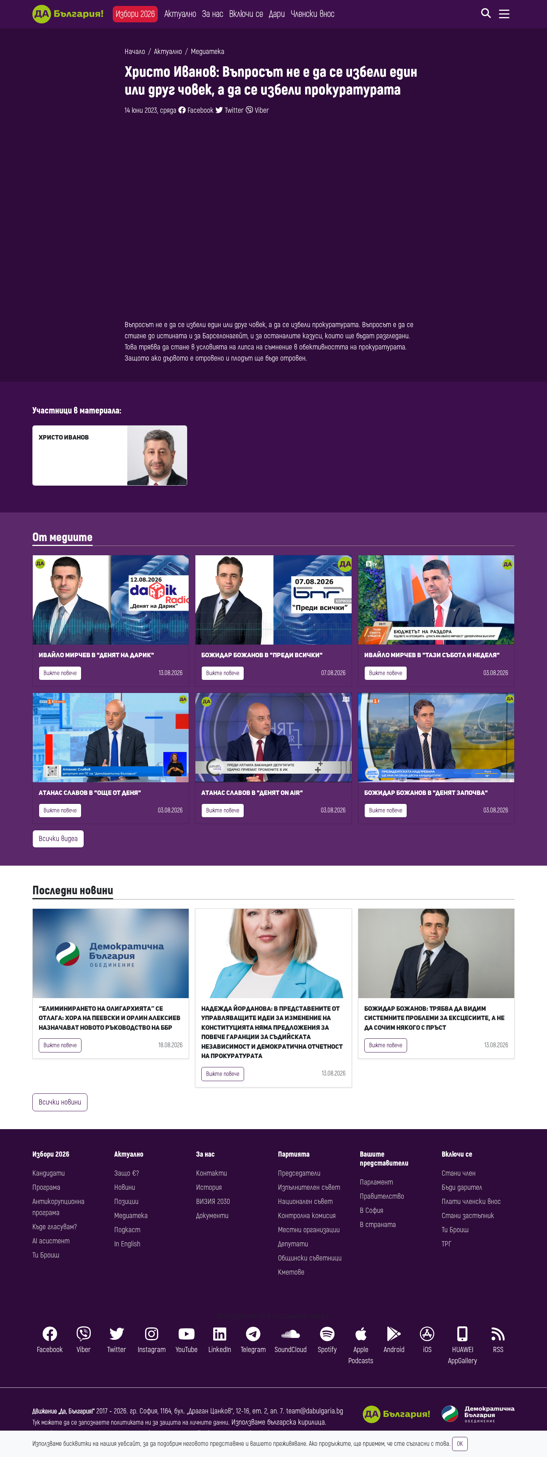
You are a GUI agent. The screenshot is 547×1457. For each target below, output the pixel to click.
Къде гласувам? (54, 1226)
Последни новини (72, 890)
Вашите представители (384, 1159)
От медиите (62, 537)
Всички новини (60, 1102)
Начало (135, 51)
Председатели (299, 1173)
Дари (277, 14)
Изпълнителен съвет (309, 1187)
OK (460, 1444)
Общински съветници (310, 1258)
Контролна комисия (307, 1215)
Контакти (211, 1173)
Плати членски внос (471, 1201)
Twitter (233, 110)
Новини (124, 1187)
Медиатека (207, 51)
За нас (212, 14)
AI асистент (51, 1241)
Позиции (126, 1201)
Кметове (291, 1272)
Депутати (293, 1244)
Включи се (246, 14)
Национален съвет (305, 1201)
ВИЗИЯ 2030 (213, 1201)
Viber (261, 110)
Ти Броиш (45, 1255)
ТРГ (446, 1244)
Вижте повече (60, 673)
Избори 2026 (135, 14)
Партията (294, 1154)
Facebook (200, 110)
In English (127, 1244)
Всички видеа (58, 838)
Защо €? (126, 1173)
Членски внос (313, 14)
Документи (212, 1215)
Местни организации (309, 1229)
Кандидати (48, 1173)
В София (371, 1210)
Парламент (376, 1182)
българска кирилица (296, 1422)
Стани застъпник (468, 1215)
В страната (378, 1224)
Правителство (382, 1196)
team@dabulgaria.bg (314, 1411)
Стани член (459, 1173)
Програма (46, 1187)
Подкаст (127, 1229)
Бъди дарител (462, 1187)
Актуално (180, 14)
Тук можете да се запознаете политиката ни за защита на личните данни (130, 1422)
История (209, 1187)
